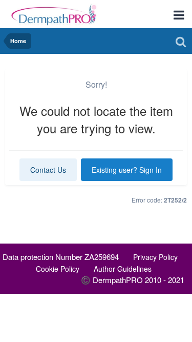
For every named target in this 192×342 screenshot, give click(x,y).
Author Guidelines (123, 269)
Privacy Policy (155, 257)
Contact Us (48, 170)
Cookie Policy (57, 269)
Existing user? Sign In (127, 170)
